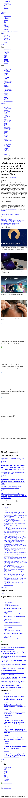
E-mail (14, 177)
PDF (5, 5)
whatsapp (11, 177)
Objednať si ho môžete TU (11, 209)
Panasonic (3, 224)
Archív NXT (7, 39)
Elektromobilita (7, 4)
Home (5, 154)
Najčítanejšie (7, 150)
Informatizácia (7, 87)
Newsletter (6, 8)
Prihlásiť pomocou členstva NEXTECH (10, 214)
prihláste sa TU (4, 210)
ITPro (5, 78)
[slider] (4, 178)
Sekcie (2, 44)
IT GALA (6, 17)
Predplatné (6, 3)
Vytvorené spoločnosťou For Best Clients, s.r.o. (12, 785)
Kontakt (6, 29)
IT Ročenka (6, 18)
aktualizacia (8, 224)
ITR (5, 7)
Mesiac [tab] (5, 510)
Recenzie (6, 38)
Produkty (6, 94)
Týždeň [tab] (5, 508)
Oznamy (6, 91)
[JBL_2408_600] (5, 587)
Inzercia (6, 25)
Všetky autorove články (6, 219)
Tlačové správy (7, 82)
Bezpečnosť (6, 86)
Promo (5, 97)
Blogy (5, 22)
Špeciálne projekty (8, 81)
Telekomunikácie (8, 90)
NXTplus (6, 20)
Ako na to (6, 79)
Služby (2, 13)
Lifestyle (6, 98)
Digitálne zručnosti (8, 101)
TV (12, 224)
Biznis (5, 83)
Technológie (7, 77)
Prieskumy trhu (7, 89)
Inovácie (6, 95)
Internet (5, 85)
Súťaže (5, 21)
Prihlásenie (3, 12)
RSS (5, 24)
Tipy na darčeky (7, 36)
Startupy (6, 93)
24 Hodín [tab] (6, 507)
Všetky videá (4, 593)
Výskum (6, 75)
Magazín (6, 35)
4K (14, 224)
